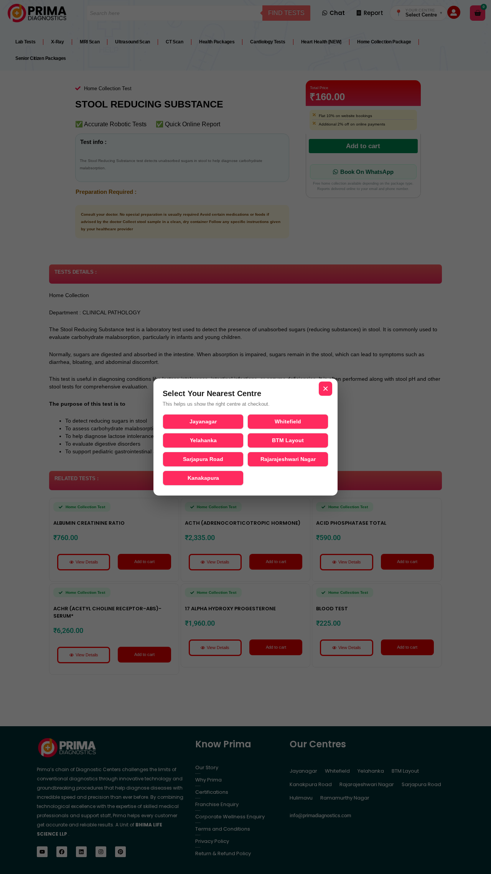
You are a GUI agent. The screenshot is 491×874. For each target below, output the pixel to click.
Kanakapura (203, 478)
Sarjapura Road (203, 459)
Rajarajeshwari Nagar (288, 459)
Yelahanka (203, 440)
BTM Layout (288, 440)
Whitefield (288, 421)
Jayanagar (203, 421)
